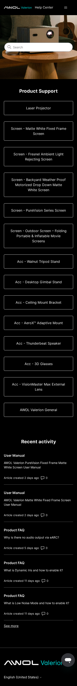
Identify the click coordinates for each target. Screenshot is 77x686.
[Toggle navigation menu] (65, 7)
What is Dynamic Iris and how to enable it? (33, 570)
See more (11, 626)
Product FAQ (14, 530)
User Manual (14, 455)
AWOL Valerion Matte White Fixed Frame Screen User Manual (37, 502)
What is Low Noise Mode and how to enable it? (36, 603)
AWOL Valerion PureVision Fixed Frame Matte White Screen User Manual (35, 465)
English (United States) (21, 677)
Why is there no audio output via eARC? (31, 537)
